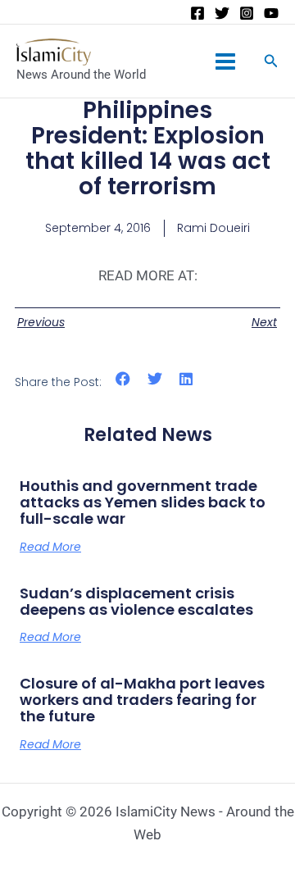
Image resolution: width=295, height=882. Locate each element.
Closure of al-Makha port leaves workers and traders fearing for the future (142, 699)
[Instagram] (246, 13)
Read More (50, 546)
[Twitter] (222, 13)
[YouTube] (271, 13)
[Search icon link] (271, 62)
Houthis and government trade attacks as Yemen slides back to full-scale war (143, 502)
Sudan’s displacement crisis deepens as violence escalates (136, 601)
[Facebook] (197, 13)
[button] (123, 379)
